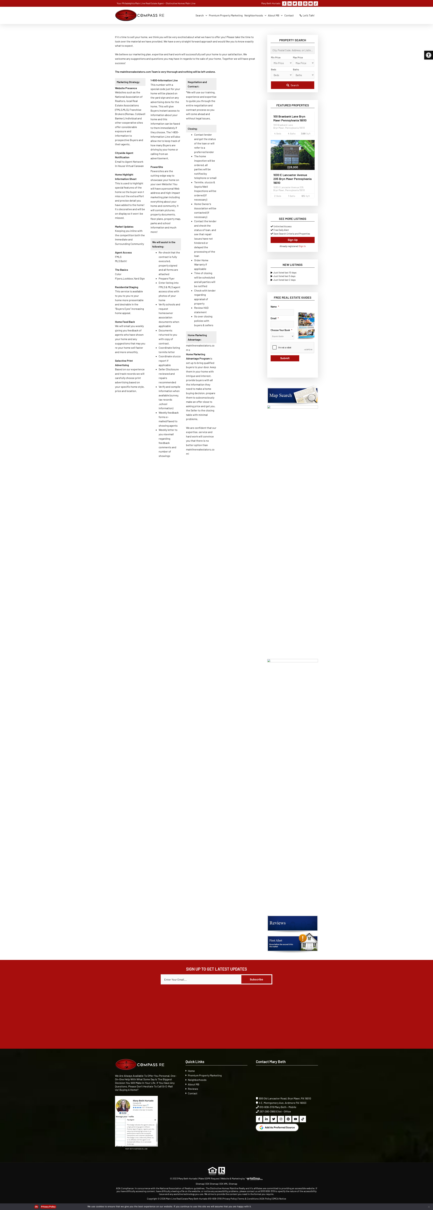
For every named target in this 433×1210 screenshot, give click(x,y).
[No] (428, 1206)
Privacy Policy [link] (230, 1198)
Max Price (298, 57)
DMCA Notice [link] (279, 1198)
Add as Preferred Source (280, 1127)
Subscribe (256, 979)
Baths (296, 69)
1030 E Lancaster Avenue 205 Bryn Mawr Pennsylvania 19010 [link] (292, 178)
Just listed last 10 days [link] (285, 272)
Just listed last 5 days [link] (284, 276)
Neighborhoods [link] (197, 1079)
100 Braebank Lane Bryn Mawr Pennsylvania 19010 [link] (289, 118)
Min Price (275, 57)
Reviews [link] (193, 1088)
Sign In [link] (302, 246)
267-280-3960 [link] (267, 1111)
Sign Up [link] (293, 239)
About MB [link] (193, 1084)
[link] (428, 55)
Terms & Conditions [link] (248, 1198)
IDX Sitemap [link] (212, 1183)
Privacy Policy (48, 1206)
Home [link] (191, 1070)
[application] (205, 15)
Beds (273, 69)
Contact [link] (192, 1093)
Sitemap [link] (200, 1183)
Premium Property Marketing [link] (205, 1075)
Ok (36, 1206)
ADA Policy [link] (265, 1198)
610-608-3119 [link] (266, 1107)
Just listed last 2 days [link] (284, 279)
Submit (285, 358)
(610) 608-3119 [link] (268, 1191)
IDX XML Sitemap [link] (228, 1183)
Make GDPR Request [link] (209, 1178)
